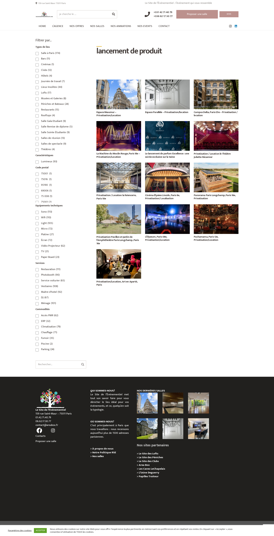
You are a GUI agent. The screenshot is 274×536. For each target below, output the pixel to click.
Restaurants (50, 110)
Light (47, 223)
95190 (46, 185)
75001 (46, 173)
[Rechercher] (113, 14)
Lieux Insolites (51, 87)
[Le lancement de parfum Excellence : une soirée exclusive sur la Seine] (167, 123)
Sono (46, 212)
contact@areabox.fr (47, 425)
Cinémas (47, 64)
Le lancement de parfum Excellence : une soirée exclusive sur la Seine (167, 155)
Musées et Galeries (53, 98)
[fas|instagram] (53, 430)
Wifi (46, 217)
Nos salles (98, 456)
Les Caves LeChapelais (152, 469)
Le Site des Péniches (151, 457)
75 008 (46, 196)
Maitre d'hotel (51, 292)
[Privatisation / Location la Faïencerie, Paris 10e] (118, 164)
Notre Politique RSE (104, 452)
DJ (45, 297)
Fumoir (47, 338)
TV (45, 251)
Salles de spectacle (53, 144)
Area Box (144, 465)
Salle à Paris (50, 53)
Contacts (41, 436)
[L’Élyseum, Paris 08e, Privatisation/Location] (167, 206)
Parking (47, 349)
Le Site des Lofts (148, 453)
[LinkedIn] (235, 26)
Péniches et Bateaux (55, 104)
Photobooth (50, 275)
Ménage (48, 303)
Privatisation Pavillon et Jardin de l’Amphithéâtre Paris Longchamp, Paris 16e (117, 240)
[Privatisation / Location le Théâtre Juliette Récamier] (216, 123)
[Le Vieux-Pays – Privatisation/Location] (147, 428)
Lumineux (49, 161)
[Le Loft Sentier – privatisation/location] (198, 428)
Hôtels (46, 76)
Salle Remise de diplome (56, 127)
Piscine (47, 344)
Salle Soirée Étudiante (55, 132)
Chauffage (49, 332)
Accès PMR (49, 315)
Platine (47, 234)
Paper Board (50, 257)
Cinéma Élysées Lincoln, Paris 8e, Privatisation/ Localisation (162, 197)
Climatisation (51, 327)
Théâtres (48, 149)
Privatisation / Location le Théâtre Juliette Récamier (212, 155)
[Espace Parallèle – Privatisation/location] (167, 81)
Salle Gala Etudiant (53, 121)
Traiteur (154, 476)
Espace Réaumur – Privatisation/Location (108, 114)
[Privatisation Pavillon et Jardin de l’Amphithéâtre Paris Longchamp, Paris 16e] (118, 206)
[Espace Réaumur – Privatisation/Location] (118, 81)
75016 (46, 179)
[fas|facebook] (39, 430)
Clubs (46, 70)
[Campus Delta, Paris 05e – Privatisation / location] (216, 81)
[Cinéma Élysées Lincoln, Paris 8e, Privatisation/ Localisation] (167, 164)
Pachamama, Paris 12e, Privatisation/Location (206, 238)
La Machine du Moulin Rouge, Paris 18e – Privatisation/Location (118, 155)
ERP (45, 321)
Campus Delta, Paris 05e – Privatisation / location (215, 114)
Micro (46, 229)
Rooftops (48, 115)
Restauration (50, 269)
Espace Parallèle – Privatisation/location (166, 112)
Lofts (46, 93)
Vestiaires (49, 286)
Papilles (144, 476)
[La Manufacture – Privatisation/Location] (198, 403)
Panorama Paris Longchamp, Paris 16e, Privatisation (214, 197)
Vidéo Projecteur (53, 246)
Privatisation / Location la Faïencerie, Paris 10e (116, 197)
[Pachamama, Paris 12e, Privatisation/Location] (216, 206)
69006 (46, 191)
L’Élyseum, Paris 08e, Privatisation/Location (157, 238)
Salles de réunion (53, 138)
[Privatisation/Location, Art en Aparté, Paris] (118, 251)
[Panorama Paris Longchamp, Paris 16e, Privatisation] (216, 164)
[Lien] (44, 14)
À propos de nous (102, 448)
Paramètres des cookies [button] (20, 530)
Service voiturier (53, 280)
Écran (46, 240)
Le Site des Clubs (149, 461)
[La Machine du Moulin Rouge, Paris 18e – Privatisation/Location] (118, 123)
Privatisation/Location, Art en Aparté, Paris (117, 283)
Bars (45, 59)
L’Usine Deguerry (149, 472)
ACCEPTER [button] (40, 530)
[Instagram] (230, 26)
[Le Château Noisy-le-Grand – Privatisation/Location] (173, 403)
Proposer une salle (46, 441)
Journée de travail (53, 81)
